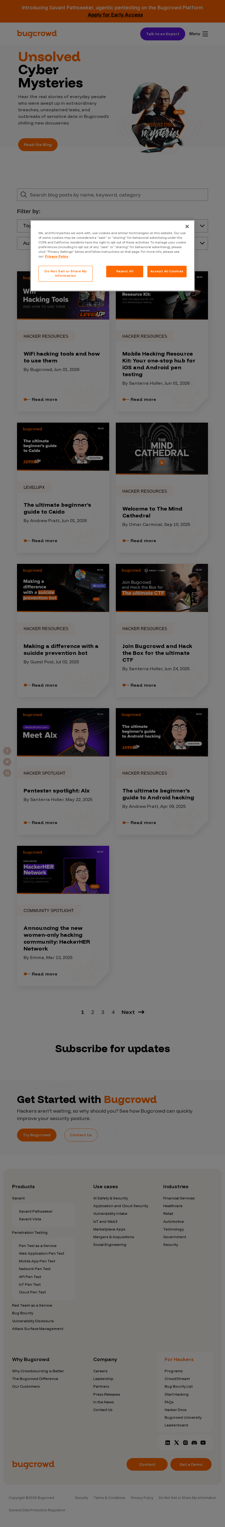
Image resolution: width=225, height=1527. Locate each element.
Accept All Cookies (167, 271)
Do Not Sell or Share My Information (65, 273)
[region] (112, 255)
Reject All (125, 271)
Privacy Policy (56, 256)
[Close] (187, 226)
